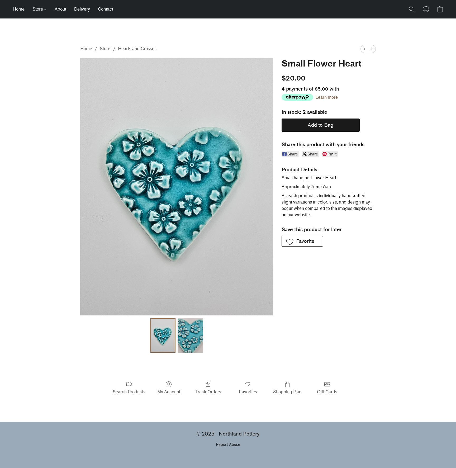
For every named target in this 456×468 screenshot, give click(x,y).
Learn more (326, 97)
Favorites (248, 391)
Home (19, 9)
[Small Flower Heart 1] (190, 335)
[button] (411, 9)
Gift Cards (327, 391)
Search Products (129, 391)
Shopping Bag (287, 391)
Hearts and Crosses (137, 48)
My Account (168, 391)
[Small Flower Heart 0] (163, 335)
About (60, 9)
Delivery (82, 9)
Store (38, 9)
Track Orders (208, 391)
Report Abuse (228, 444)
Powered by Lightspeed (228, 454)
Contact (105, 9)
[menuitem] (364, 49)
